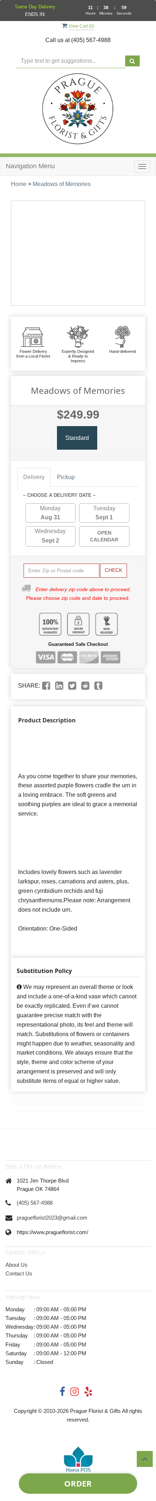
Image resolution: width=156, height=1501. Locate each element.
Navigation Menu (30, 166)
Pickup (66, 477)
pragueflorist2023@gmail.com (52, 1218)
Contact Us (18, 1273)
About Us (16, 1265)
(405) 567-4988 (35, 1203)
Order (78, 1483)
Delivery (34, 477)
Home (18, 184)
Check (113, 570)
